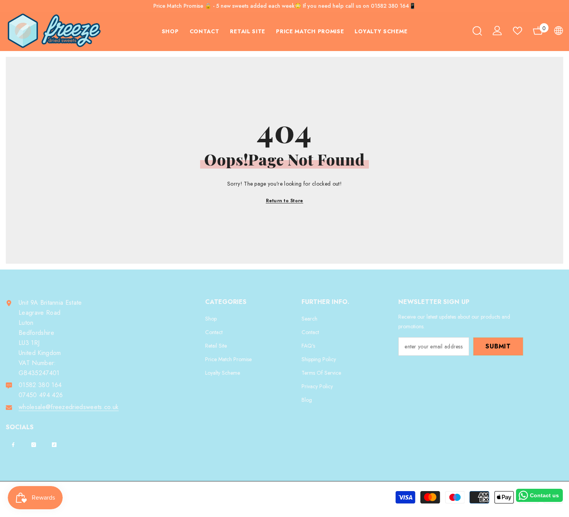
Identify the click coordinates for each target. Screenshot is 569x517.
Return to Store (284, 200)
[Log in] (497, 30)
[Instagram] (33, 444)
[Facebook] (13, 444)
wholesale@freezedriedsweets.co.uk (69, 407)
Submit (498, 346)
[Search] (477, 31)
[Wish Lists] (517, 30)
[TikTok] (54, 444)
